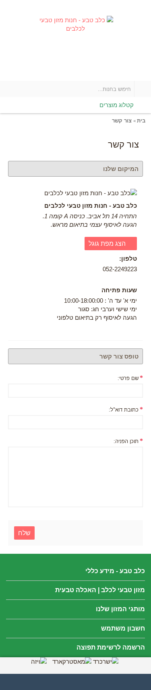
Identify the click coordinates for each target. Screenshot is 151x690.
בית (141, 121)
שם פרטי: (128, 378)
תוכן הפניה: (126, 441)
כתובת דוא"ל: (124, 410)
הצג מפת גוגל (108, 243)
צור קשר (122, 121)
